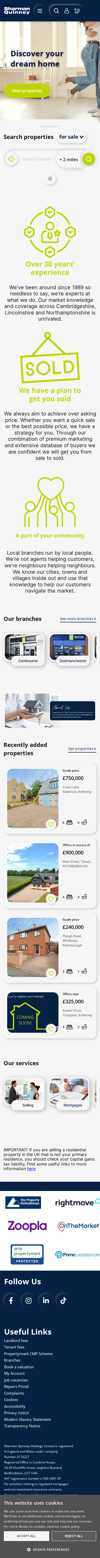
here (31, 1168)
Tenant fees (14, 1346)
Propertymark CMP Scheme (28, 1353)
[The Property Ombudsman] (23, 1202)
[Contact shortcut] (77, 10)
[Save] (51, 824)
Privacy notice (16, 1412)
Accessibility (14, 1406)
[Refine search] (50, 179)
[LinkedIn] (46, 1301)
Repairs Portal (16, 1386)
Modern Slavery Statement (27, 1419)
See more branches (76, 618)
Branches (12, 1360)
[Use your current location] (11, 159)
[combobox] (37, 159)
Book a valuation (19, 1366)
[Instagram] (28, 1301)
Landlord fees (16, 1340)
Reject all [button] (74, 1536)
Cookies (11, 1399)
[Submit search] (88, 159)
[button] (50, 1549)
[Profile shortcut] (67, 10)
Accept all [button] (26, 1536)
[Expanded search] (56, 10)
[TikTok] (63, 1301)
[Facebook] (11, 1301)
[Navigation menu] (39, 10)
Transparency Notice (22, 1425)
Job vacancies (16, 1379)
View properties (27, 91)
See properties (80, 748)
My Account (14, 1373)
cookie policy (69, 1526)
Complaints (14, 1393)
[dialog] (50, 1526)
